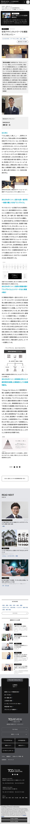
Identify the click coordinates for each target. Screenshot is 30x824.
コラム (3, 756)
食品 (18, 605)
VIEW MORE (15, 613)
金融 (4, 609)
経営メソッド (8, 745)
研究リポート (9, 6)
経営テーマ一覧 (15, 734)
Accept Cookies (14, 818)
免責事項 (4, 759)
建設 (24, 38)
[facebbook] (17, 467)
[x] (14, 467)
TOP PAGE (15, 729)
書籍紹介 (9, 756)
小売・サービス (6, 607)
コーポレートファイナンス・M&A (12, 703)
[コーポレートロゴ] (15, 680)
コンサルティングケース (8, 750)
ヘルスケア (19, 607)
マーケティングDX (15, 38)
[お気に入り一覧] (24, 2)
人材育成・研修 (8, 700)
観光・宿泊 (8, 609)
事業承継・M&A (8, 706)
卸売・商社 (13, 607)
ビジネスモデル (6, 38)
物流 (11, 605)
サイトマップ (11, 759)
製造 (4, 605)
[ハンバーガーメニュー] (27, 2)
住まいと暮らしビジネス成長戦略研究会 (11, 8)
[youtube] (17, 774)
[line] (20, 467)
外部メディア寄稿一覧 (18, 756)
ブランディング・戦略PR (10, 709)
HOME (3, 6)
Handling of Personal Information (10, 807)
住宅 (21, 38)
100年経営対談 (21, 740)
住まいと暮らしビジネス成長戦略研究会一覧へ (15, 478)
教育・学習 (25, 607)
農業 (21, 605)
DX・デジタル (7, 695)
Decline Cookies (14, 821)
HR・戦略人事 (7, 697)
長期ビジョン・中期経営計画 (11, 692)
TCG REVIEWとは (8, 740)
